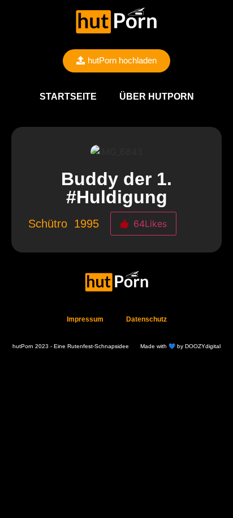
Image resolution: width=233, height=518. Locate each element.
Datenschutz (146, 319)
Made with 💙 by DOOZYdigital (180, 346)
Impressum (85, 319)
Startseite (68, 96)
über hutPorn (156, 96)
